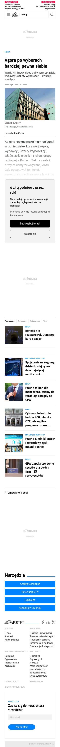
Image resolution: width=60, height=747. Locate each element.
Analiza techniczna (30, 584)
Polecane (22, 321)
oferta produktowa (15, 687)
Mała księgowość (39, 666)
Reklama (9, 656)
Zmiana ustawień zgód (42, 636)
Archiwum (10, 666)
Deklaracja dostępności (42, 646)
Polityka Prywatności (41, 633)
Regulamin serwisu (40, 639)
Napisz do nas (12, 639)
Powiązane (9, 321)
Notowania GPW (30, 592)
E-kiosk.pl (35, 656)
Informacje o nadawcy (41, 643)
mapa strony (11, 682)
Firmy (24, 14)
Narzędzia (15, 575)
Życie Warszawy (38, 676)
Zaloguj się (30, 233)
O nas (8, 633)
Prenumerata (12, 662)
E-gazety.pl (36, 659)
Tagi (45, 321)
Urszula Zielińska (14, 133)
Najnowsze (35, 321)
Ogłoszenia (11, 659)
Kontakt (9, 636)
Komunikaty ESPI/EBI (30, 608)
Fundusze (30, 600)
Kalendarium (36, 682)
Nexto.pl (34, 662)
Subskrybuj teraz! (30, 223)
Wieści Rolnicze (38, 672)
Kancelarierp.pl (38, 669)
